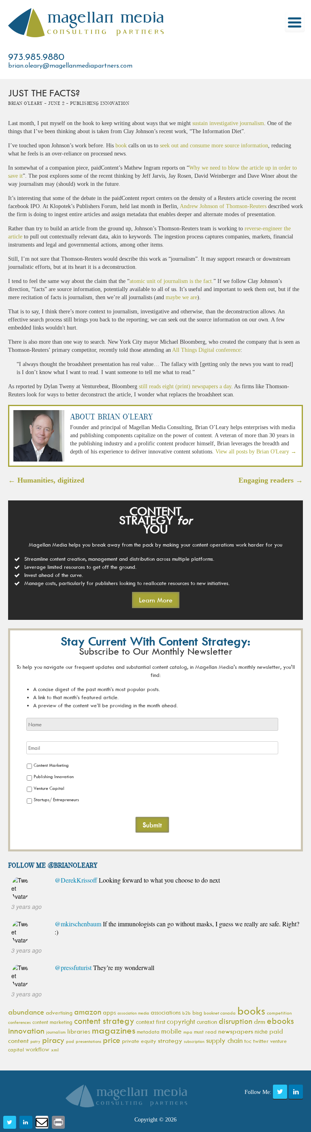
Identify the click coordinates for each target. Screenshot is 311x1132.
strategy (170, 1040)
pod (70, 1041)
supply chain (224, 1040)
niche (261, 1031)
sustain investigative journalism (228, 123)
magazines (113, 1030)
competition (279, 1013)
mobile (171, 1031)
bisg (197, 1012)
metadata (148, 1031)
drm (259, 1021)
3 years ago (26, 906)
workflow (37, 1049)
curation (207, 1022)
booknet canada (220, 1013)
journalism (56, 1032)
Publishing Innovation (54, 776)
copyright (181, 1021)
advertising (59, 1012)
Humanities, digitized (46, 480)
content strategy (104, 1020)
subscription (194, 1041)
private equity (139, 1040)
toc (247, 1040)
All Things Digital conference (206, 350)
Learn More (156, 600)
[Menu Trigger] (295, 22)
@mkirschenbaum (78, 923)
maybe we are (181, 297)
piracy (53, 1040)
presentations (88, 1041)
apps (109, 1012)
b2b (186, 1013)
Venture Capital (49, 788)
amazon (87, 1012)
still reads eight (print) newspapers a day (185, 386)
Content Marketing (51, 765)
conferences (19, 1022)
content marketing (52, 1022)
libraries (78, 1031)
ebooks (280, 1020)
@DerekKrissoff (76, 880)
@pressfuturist (73, 967)
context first (150, 1022)
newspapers (235, 1031)
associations (166, 1012)
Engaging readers (271, 480)
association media (133, 1013)
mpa (187, 1032)
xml (55, 1050)
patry (35, 1041)
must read (205, 1031)
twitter (260, 1040)
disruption (235, 1021)
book (121, 146)
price (111, 1040)
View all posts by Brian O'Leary (255, 452)
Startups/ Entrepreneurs (56, 799)
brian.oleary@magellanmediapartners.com (70, 66)
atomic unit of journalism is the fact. (171, 281)
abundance (26, 1012)
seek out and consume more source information (214, 146)
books (251, 1010)
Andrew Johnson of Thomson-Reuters (223, 206)
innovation (26, 1031)
